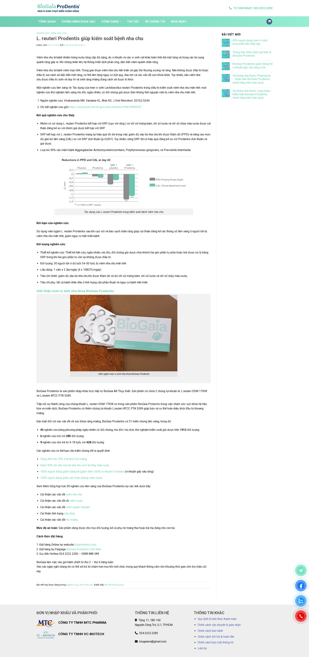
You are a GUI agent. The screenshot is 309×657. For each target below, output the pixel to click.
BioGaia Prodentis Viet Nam (84, 549)
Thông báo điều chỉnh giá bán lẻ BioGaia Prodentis (251, 54)
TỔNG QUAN (46, 21)
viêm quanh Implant (78, 507)
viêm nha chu (74, 494)
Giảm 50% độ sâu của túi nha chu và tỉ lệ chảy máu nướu (74, 465)
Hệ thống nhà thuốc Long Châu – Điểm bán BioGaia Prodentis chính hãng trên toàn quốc (252, 94)
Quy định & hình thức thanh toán (217, 619)
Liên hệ (202, 648)
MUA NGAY (178, 21)
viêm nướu (75, 500)
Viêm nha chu (59, 33)
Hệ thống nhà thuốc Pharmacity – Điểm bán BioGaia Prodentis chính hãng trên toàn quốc (251, 79)
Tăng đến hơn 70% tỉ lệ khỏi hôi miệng (63, 459)
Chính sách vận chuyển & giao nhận (219, 625)
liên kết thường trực (114, 584)
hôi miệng (72, 519)
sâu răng (69, 513)
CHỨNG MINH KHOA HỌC (78, 21)
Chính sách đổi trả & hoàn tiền (216, 636)
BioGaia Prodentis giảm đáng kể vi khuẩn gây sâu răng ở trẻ (252, 65)
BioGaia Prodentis (74, 45)
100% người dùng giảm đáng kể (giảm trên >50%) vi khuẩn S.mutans (82, 471)
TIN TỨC (133, 21)
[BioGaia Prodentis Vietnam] (58, 8)
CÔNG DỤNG (110, 21)
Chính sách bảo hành (210, 630)
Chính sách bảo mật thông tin (216, 642)
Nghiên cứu (43, 33)
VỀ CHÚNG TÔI (155, 21)
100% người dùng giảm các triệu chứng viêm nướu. (71, 477)
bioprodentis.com (85, 544)
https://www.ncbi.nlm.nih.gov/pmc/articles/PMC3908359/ (105, 107)
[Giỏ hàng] (269, 22)
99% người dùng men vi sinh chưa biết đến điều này (249, 42)
